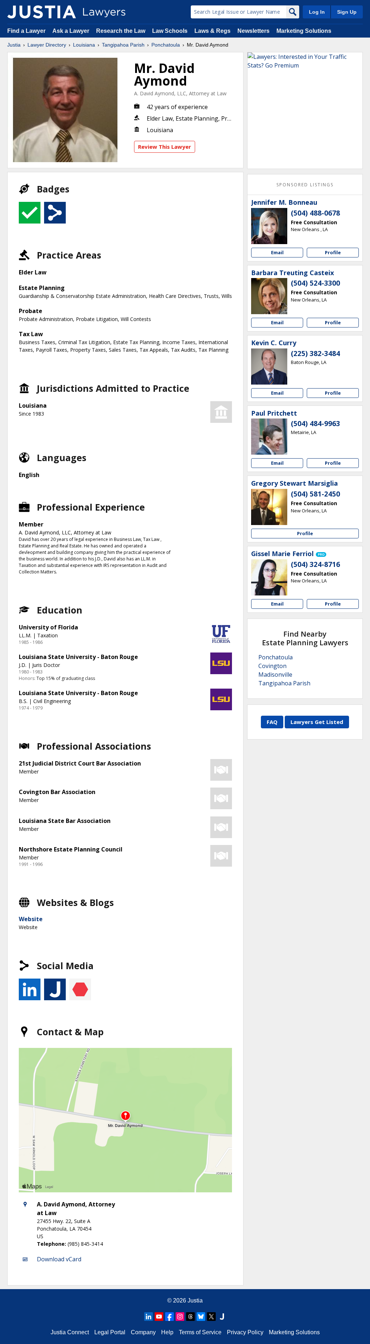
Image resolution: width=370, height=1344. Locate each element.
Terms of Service (200, 1332)
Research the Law (120, 31)
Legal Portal (109, 1332)
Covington (272, 666)
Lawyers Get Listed (317, 721)
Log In (317, 12)
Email (277, 252)
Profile (333, 252)
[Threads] (190, 1316)
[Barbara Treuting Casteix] (269, 296)
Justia (14, 45)
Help (167, 1332)
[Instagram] (180, 1316)
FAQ (272, 721)
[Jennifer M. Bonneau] (269, 226)
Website (31, 919)
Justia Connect (70, 1332)
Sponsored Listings (305, 185)
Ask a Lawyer (71, 31)
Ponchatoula (165, 45)
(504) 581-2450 (315, 494)
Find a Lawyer (26, 31)
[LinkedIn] (148, 1316)
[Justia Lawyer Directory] (41, 11)
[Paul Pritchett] (269, 437)
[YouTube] (159, 1316)
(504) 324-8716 (315, 564)
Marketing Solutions (303, 31)
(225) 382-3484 (315, 353)
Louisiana (84, 45)
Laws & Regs (212, 31)
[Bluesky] (201, 1316)
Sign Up (347, 12)
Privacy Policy (245, 1332)
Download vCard (59, 1259)
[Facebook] (169, 1316)
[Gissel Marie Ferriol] (269, 577)
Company (143, 1332)
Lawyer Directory (46, 45)
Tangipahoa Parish (123, 45)
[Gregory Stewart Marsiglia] (269, 507)
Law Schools (170, 31)
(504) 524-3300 (315, 283)
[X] (211, 1316)
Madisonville (275, 674)
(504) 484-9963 (315, 423)
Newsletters (253, 31)
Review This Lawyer (164, 146)
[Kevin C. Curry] (269, 366)
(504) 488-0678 (315, 213)
